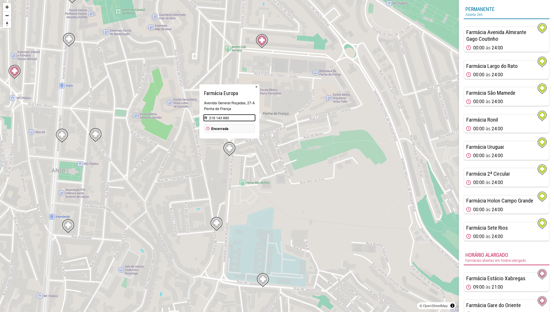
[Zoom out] (7, 15)
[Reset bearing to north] (7, 24)
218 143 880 (219, 117)
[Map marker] (262, 41)
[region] (229, 156)
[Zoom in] (7, 7)
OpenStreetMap (435, 305)
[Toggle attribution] (452, 305)
